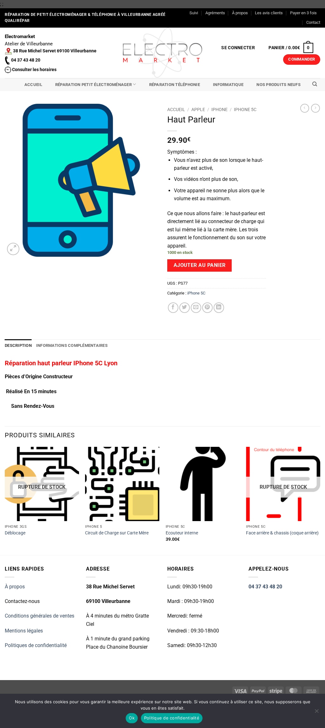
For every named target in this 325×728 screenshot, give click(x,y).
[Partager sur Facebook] (173, 307)
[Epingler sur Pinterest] (207, 307)
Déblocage (15, 533)
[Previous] (5, 500)
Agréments (215, 12)
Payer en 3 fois (303, 12)
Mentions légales (24, 631)
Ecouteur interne (182, 533)
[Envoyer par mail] (196, 307)
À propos (240, 12)
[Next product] (304, 108)
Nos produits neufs (278, 84)
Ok (132, 717)
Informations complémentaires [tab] (72, 345)
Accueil (33, 84)
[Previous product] (315, 108)
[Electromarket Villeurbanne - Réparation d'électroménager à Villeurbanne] (162, 53)
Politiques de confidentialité (36, 645)
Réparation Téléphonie (174, 84)
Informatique (228, 84)
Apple (198, 109)
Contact (313, 22)
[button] (238, 48)
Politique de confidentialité (171, 717)
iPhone (219, 109)
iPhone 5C (245, 109)
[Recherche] (314, 84)
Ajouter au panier (200, 265)
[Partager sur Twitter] (184, 307)
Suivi (193, 12)
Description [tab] (18, 345)
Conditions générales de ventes (39, 616)
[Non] (316, 713)
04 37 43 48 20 (265, 587)
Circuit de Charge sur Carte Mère (117, 533)
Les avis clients (269, 12)
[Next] (320, 500)
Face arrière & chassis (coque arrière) (282, 533)
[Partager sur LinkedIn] (219, 307)
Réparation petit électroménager (93, 84)
